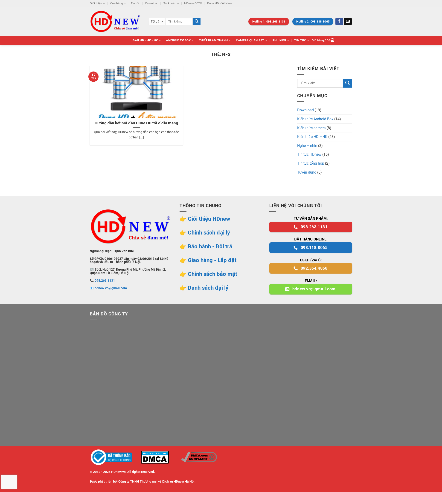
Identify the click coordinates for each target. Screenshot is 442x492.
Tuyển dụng (306, 172)
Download (151, 3)
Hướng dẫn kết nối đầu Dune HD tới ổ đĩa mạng (136, 123)
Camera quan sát (250, 40)
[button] (323, 40)
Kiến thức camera (311, 128)
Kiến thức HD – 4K (312, 136)
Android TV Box (178, 40)
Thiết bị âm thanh (213, 40)
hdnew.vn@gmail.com (111, 288)
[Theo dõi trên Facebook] (339, 22)
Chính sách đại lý (209, 232)
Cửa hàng (116, 3)
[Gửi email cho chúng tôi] (348, 22)
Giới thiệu (96, 3)
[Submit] (197, 22)
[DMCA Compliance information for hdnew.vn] (199, 457)
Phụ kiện (279, 40)
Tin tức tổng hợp (310, 163)
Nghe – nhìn (307, 145)
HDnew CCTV (193, 3)
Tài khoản (169, 3)
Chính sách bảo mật (212, 274)
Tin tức (135, 3)
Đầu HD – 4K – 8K (145, 40)
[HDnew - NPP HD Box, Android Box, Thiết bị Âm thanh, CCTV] (115, 21)
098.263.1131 (105, 281)
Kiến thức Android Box (315, 119)
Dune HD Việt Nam (219, 3)
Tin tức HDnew (309, 154)
